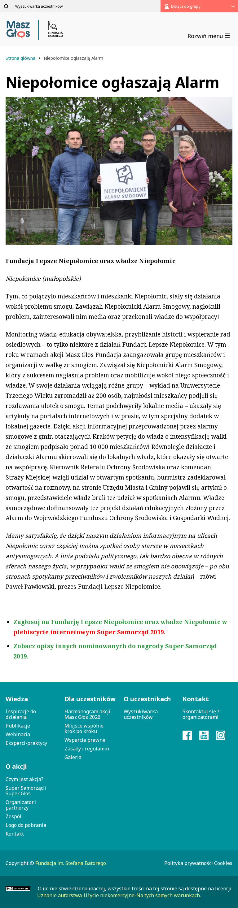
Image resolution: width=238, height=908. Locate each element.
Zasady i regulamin (86, 748)
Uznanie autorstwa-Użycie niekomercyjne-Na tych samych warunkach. (119, 895)
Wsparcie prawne (84, 739)
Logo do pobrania (26, 825)
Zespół (13, 816)
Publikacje (18, 725)
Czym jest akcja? (24, 779)
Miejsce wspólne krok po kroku (84, 728)
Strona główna (21, 58)
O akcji (16, 766)
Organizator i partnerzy (21, 805)
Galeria (73, 757)
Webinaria (18, 734)
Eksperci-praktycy (26, 743)
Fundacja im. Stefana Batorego (70, 863)
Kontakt (15, 833)
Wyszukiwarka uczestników (141, 714)
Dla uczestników (89, 699)
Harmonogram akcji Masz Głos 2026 (87, 714)
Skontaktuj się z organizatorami (201, 714)
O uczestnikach (147, 699)
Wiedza (17, 699)
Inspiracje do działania (21, 714)
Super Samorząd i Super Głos (26, 790)
